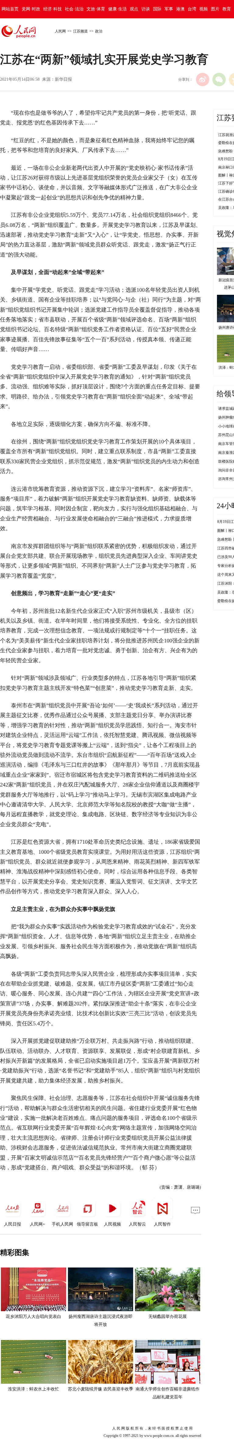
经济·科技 (52, 9)
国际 (157, 9)
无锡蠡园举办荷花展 (167, 1316)
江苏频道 (80, 31)
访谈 (145, 9)
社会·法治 (74, 9)
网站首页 (10, 9)
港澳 (180, 9)
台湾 (192, 9)
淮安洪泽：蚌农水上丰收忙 (33, 1389)
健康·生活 (117, 9)
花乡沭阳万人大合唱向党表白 (33, 1316)
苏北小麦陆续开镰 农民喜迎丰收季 (100, 1389)
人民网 (60, 31)
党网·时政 (31, 9)
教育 (226, 9)
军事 (169, 9)
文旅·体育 (96, 9)
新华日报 (63, 79)
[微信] (219, 79)
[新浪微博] (202, 79)
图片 (215, 9)
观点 (134, 9)
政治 (98, 31)
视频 (203, 9)
